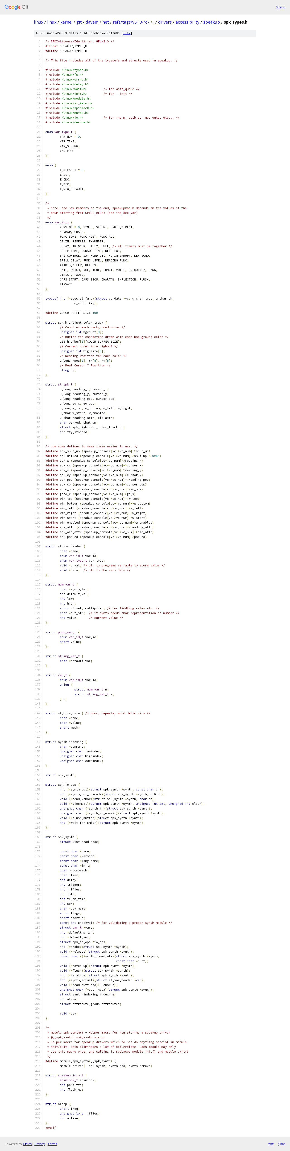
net (105, 22)
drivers (165, 22)
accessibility (187, 22)
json (281, 1144)
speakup (211, 22)
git (79, 22)
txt (271, 1144)
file (126, 33)
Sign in (280, 7)
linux (38, 22)
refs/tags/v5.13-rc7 (131, 22)
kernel (66, 22)
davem (92, 22)
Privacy (39, 1144)
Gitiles (27, 1144)
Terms (52, 1144)
